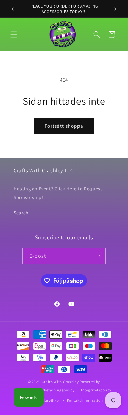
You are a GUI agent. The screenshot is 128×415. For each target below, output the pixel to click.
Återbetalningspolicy (56, 390)
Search (21, 213)
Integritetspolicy (96, 390)
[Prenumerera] (97, 256)
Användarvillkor (45, 400)
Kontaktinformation (85, 400)
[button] (13, 34)
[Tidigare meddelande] (12, 8)
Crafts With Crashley (60, 381)
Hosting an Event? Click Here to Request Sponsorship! (58, 193)
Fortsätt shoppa (64, 126)
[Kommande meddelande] (115, 8)
